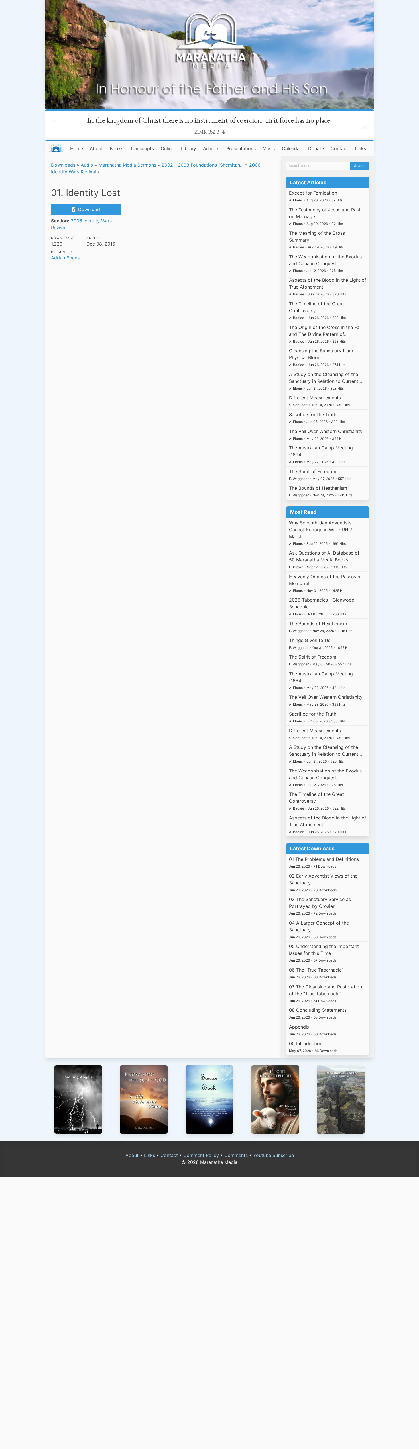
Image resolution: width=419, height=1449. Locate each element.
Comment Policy (201, 1155)
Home (76, 148)
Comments (236, 1155)
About (96, 148)
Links (360, 148)
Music (269, 148)
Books (116, 148)
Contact (339, 148)
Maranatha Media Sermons (127, 165)
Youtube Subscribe (273, 1155)
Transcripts (142, 148)
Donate (316, 148)
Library (188, 148)
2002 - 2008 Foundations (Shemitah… (203, 165)
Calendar (291, 148)
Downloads (63, 165)
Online (167, 148)
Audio (87, 165)
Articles (211, 148)
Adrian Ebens (65, 258)
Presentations (241, 148)
